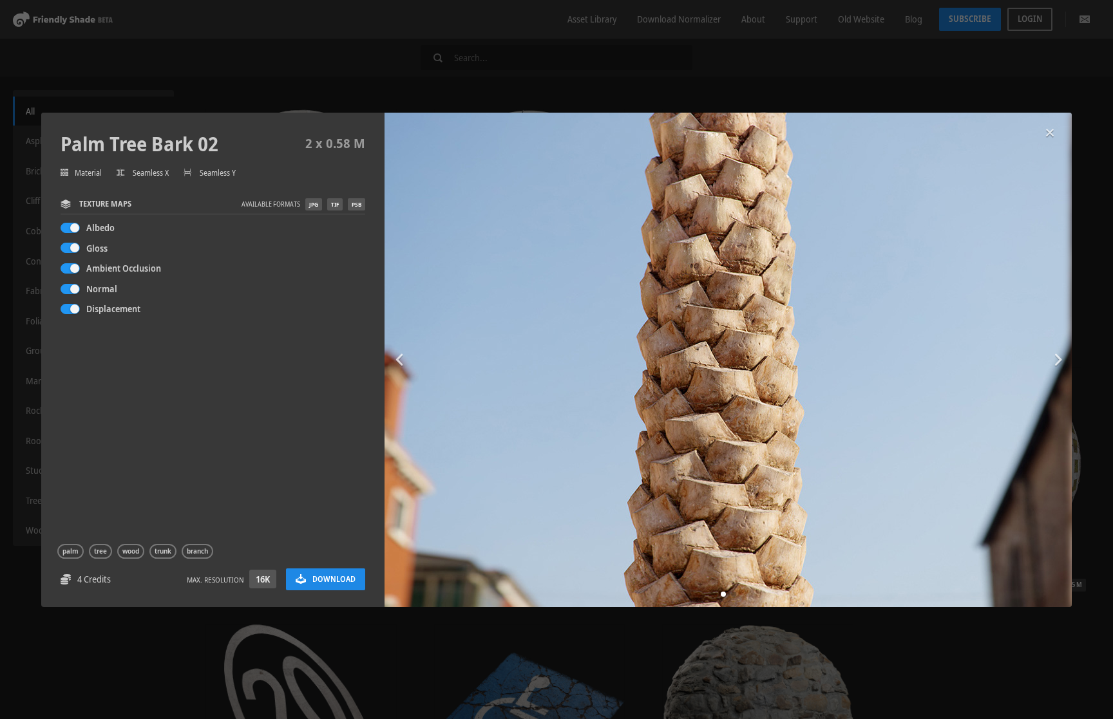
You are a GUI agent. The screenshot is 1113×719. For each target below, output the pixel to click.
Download (334, 579)
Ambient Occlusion (123, 268)
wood (130, 551)
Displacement (113, 309)
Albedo (100, 227)
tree (100, 551)
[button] (723, 594)
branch (197, 551)
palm (70, 551)
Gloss (97, 248)
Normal (101, 289)
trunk (163, 551)
